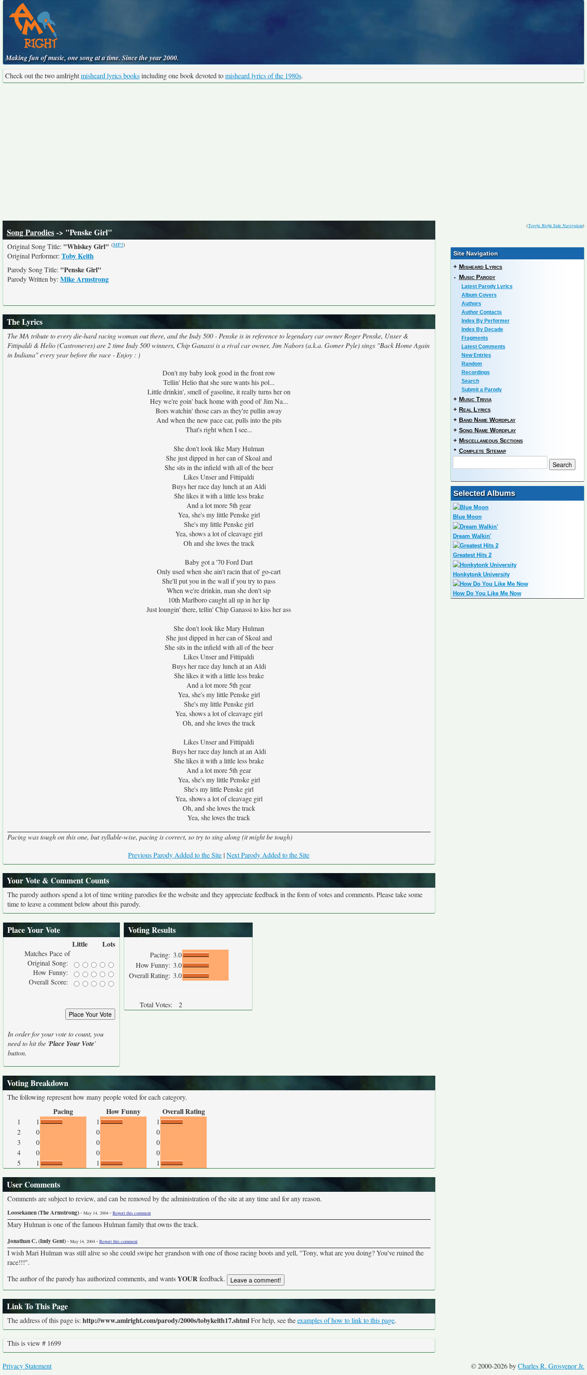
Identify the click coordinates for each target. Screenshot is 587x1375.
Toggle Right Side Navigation (555, 225)
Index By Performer (486, 321)
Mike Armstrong (84, 279)
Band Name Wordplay (487, 419)
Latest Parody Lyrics (487, 286)
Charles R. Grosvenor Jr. (551, 1365)
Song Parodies (30, 232)
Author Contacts (482, 312)
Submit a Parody (482, 390)
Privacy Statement (27, 1365)
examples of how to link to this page (345, 1320)
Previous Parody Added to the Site (175, 854)
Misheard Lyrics (480, 266)
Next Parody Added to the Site (267, 854)
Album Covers (479, 295)
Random (472, 364)
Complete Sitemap (482, 450)
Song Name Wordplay (487, 430)
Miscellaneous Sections (491, 440)
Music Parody (477, 277)
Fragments (475, 338)
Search (470, 381)
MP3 (118, 244)
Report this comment (132, 1213)
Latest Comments (483, 347)
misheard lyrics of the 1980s (263, 75)
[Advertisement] (293, 152)
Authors (471, 304)
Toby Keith (77, 256)
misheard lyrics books (110, 75)
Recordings (476, 372)
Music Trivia (475, 399)
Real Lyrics (475, 409)
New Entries (476, 355)
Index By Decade (482, 329)
